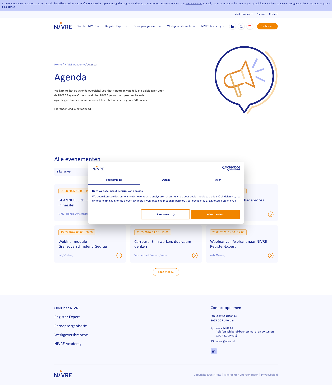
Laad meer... (166, 272)
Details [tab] (166, 179)
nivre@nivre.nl (194, 3)
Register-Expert (114, 26)
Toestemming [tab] (114, 179)
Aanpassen (163, 214)
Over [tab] (218, 179)
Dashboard (267, 26)
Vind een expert (244, 14)
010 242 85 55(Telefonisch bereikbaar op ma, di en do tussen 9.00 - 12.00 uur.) (245, 331)
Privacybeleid (269, 375)
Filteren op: (64, 171)
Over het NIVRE (86, 26)
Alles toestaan (215, 214)
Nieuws (261, 14)
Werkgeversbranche (179, 26)
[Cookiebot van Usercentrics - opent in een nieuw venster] (225, 168)
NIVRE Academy (211, 26)
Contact (273, 14)
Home (58, 64)
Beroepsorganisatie (146, 26)
